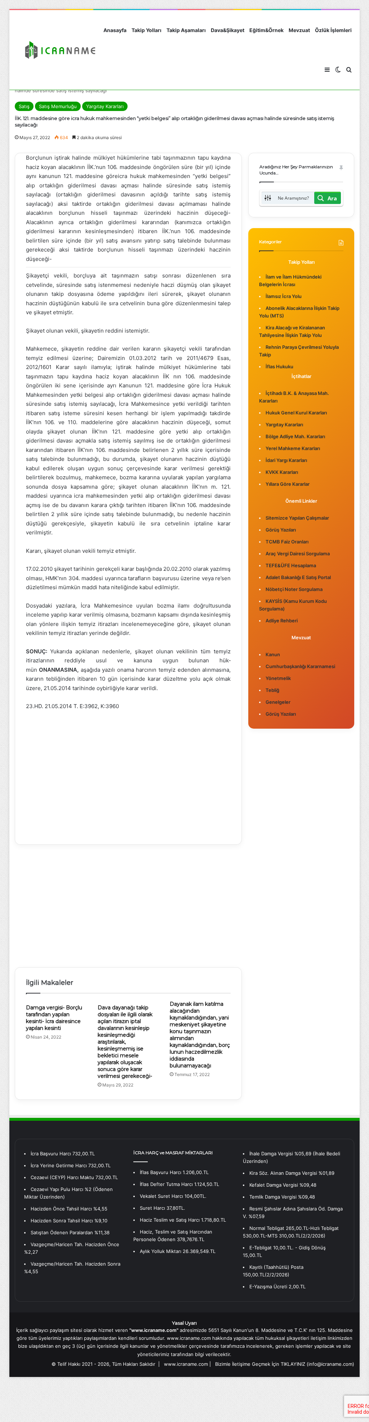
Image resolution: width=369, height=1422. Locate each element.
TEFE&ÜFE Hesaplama (291, 565)
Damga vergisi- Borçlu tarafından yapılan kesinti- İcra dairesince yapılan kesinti (54, 1017)
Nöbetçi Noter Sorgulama (294, 589)
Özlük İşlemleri (333, 30)
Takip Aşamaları (186, 30)
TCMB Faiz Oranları (287, 542)
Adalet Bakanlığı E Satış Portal (298, 577)
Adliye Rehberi (282, 620)
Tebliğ (272, 690)
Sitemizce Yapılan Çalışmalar (297, 518)
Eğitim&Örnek (266, 30)
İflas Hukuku (279, 366)
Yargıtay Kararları (105, 106)
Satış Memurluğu (58, 106)
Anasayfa (114, 30)
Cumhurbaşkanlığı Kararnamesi (300, 666)
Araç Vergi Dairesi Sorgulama (298, 553)
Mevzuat (299, 30)
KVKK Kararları (282, 472)
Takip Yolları (146, 30)
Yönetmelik (278, 678)
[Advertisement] (128, 772)
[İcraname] (58, 50)
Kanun (273, 654)
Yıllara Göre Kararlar (288, 484)
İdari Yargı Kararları (286, 460)
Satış (24, 106)
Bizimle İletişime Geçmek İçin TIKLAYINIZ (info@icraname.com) (284, 1364)
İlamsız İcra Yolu (284, 296)
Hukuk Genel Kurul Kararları (296, 413)
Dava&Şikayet (227, 30)
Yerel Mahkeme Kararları (293, 448)
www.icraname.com (186, 1364)
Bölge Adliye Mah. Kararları (295, 436)
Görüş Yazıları (281, 530)
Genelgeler (278, 702)
